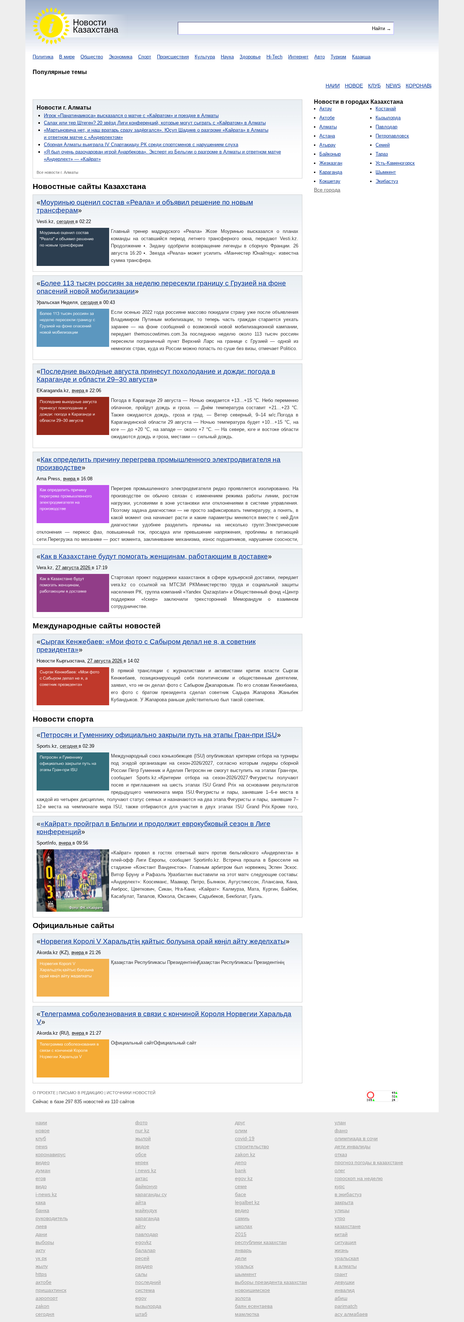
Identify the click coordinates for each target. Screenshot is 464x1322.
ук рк (41, 1258)
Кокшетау (329, 181)
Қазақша (361, 56)
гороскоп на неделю (359, 1178)
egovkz (143, 1242)
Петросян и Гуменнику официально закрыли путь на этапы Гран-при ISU (159, 735)
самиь (242, 1218)
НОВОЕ (336, 86)
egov (140, 1298)
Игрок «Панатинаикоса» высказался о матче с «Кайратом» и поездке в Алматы (131, 115)
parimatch (346, 1306)
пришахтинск (51, 1290)
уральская (347, 1258)
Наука (227, 56)
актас (141, 1178)
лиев (41, 1226)
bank (240, 1170)
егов (41, 1178)
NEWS (375, 86)
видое (142, 1146)
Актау (325, 108)
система (145, 1290)
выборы (45, 1242)
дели (240, 1258)
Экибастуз (387, 181)
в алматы (346, 1266)
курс (340, 1186)
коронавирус (51, 1154)
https (41, 1274)
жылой (143, 1138)
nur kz (142, 1130)
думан (43, 1170)
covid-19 (244, 1138)
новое (43, 1130)
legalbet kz (247, 1202)
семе (241, 1186)
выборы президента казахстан (271, 1282)
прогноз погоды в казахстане (369, 1162)
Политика (43, 56)
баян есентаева (254, 1306)
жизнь (341, 1250)
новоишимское (252, 1290)
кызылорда (148, 1306)
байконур (146, 1186)
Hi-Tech (274, 56)
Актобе (327, 117)
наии (41, 1122)
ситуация (345, 1242)
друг (240, 1122)
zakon (42, 1306)
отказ (341, 1154)
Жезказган (330, 163)
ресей (142, 1258)
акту (40, 1250)
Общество (91, 56)
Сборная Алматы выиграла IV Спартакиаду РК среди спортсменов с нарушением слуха (141, 144)
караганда (147, 1218)
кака (41, 1202)
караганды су (151, 1194)
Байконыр (330, 154)
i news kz (145, 1170)
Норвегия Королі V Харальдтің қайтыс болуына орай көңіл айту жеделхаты (163, 941)
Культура (205, 56)
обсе (140, 1154)
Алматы (328, 127)
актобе (43, 1282)
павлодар (146, 1234)
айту (140, 1226)
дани (41, 1234)
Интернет (298, 56)
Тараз (382, 154)
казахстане (348, 1226)
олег (340, 1170)
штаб (141, 1314)
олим (241, 1130)
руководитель (52, 1218)
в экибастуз (348, 1194)
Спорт (144, 56)
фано (341, 1130)
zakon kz (245, 1154)
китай (341, 1234)
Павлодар (386, 127)
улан (340, 1122)
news (41, 1146)
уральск (244, 1266)
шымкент (245, 1274)
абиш (341, 1298)
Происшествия (173, 56)
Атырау (327, 145)
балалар (145, 1250)
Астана (327, 136)
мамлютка (247, 1314)
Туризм (338, 56)
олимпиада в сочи (356, 1138)
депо (240, 1162)
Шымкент (386, 172)
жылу (42, 1266)
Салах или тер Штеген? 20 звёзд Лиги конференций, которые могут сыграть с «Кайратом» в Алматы (155, 123)
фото (141, 1122)
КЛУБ (356, 86)
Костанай (386, 108)
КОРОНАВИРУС (407, 86)
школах (243, 1226)
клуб (41, 1138)
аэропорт (47, 1298)
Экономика (120, 56)
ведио (242, 1210)
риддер (144, 1266)
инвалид (345, 1290)
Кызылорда (388, 117)
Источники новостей (131, 1093)
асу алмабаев (351, 1314)
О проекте (44, 1093)
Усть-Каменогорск (395, 163)
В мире (67, 56)
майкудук (146, 1210)
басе (240, 1194)
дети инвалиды (352, 1146)
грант (341, 1274)
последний (148, 1282)
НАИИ (314, 86)
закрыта (344, 1202)
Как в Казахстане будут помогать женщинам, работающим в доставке (154, 556)
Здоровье (250, 56)
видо (41, 1186)
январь (243, 1250)
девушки (345, 1282)
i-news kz (46, 1194)
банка (42, 1210)
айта (140, 1202)
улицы (342, 1210)
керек (141, 1162)
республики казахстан (261, 1242)
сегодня (45, 1314)
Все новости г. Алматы (57, 172)
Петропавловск (392, 136)
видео (43, 1162)
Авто (319, 56)
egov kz (244, 1178)
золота (243, 1298)
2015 (240, 1234)
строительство (252, 1146)
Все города (327, 190)
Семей (383, 145)
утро (340, 1218)
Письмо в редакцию (81, 1093)
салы (141, 1274)
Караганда (330, 172)
